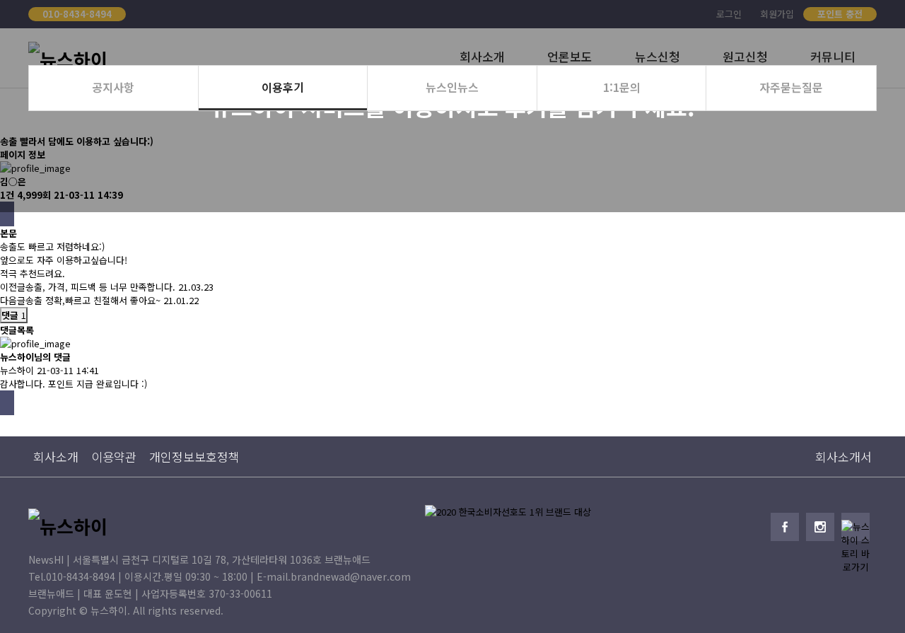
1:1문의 (622, 87)
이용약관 (113, 456)
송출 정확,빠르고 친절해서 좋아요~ (92, 300)
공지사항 (113, 87)
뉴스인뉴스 (452, 87)
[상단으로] (873, 601)
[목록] (7, 214)
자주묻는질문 (791, 87)
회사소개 (55, 456)
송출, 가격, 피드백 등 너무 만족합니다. (100, 287)
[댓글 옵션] (7, 402)
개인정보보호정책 (194, 456)
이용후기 (283, 87)
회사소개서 (843, 456)
